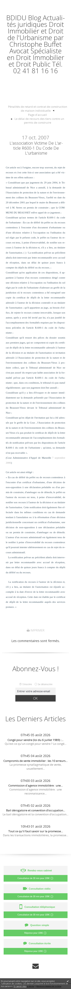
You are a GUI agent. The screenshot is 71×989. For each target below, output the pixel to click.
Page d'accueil (37, 115)
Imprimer (37, 630)
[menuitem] (37, 109)
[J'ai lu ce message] (67, 981)
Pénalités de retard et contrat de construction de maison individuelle (37, 109)
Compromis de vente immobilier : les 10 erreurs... (35, 761)
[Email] (35, 966)
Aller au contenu (14, 3)
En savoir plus (20, 986)
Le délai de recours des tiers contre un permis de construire (39, 121)
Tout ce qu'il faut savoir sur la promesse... (35, 831)
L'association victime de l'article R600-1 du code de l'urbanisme (36, 148)
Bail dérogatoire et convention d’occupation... (35, 810)
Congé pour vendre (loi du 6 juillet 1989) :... (35, 740)
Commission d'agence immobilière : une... (35, 785)
